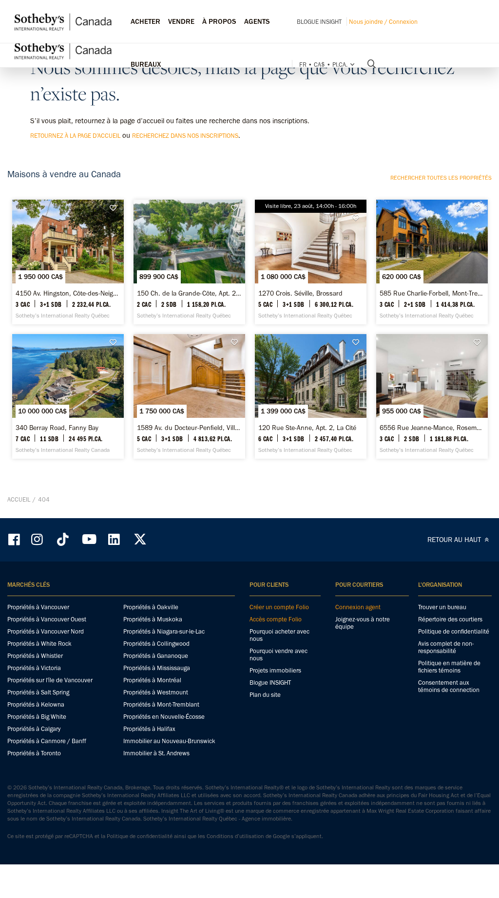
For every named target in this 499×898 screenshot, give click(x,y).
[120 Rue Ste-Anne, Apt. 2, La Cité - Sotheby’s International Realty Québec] (310, 396)
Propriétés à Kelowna (35, 704)
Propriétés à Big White (36, 716)
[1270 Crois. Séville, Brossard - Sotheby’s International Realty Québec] (310, 262)
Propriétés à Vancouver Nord (45, 631)
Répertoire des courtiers (450, 619)
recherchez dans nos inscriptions (185, 135)
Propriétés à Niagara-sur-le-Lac (164, 631)
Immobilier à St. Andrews (156, 753)
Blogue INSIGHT (319, 21)
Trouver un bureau (442, 607)
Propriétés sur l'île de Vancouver (50, 680)
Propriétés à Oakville (150, 607)
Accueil (18, 499)
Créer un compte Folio (279, 607)
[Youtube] (88, 539)
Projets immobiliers (275, 670)
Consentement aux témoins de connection (449, 686)
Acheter (145, 21)
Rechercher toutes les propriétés (441, 177)
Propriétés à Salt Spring (38, 692)
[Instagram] (38, 539)
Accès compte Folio (276, 619)
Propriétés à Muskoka (152, 619)
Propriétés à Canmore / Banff (46, 741)
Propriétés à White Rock (39, 643)
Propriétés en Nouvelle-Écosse (164, 716)
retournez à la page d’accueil (75, 135)
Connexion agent (358, 607)
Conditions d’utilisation (235, 836)
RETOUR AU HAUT (455, 539)
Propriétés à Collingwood (156, 643)
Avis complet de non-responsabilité (446, 647)
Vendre (181, 21)
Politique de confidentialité (453, 631)
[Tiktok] (63, 539)
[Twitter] (140, 539)
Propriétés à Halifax (149, 728)
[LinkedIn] (114, 539)
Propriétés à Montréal (152, 680)
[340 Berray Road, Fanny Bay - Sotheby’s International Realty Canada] (68, 396)
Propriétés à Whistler (35, 655)
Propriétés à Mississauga (156, 668)
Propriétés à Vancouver (38, 607)
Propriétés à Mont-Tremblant (161, 704)
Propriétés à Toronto (34, 753)
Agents (257, 21)
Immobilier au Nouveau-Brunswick (169, 741)
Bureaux (146, 64)
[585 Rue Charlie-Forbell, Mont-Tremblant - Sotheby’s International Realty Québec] (432, 262)
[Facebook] (15, 539)
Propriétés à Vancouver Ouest (46, 619)
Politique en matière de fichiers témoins (449, 666)
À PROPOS (219, 21)
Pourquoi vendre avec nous (278, 654)
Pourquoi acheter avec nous (279, 635)
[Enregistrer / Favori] (116, 208)
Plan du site (265, 694)
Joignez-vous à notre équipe (362, 623)
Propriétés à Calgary (33, 728)
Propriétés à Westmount (155, 692)
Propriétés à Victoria (34, 668)
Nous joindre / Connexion (383, 21)
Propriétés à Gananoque (155, 655)
